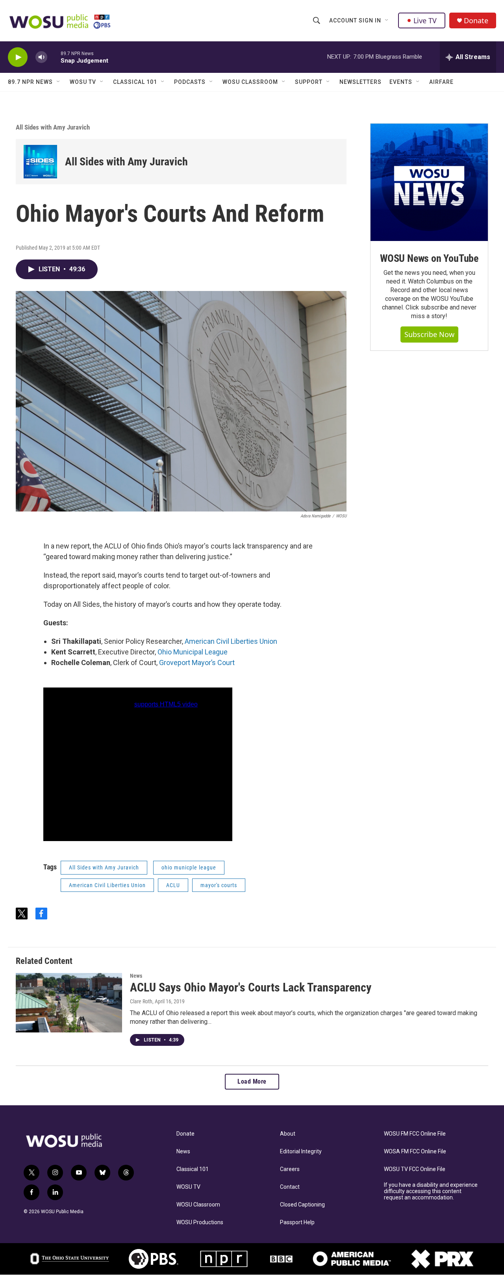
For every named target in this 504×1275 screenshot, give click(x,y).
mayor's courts (218, 885)
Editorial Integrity (301, 1152)
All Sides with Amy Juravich (53, 127)
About (287, 1134)
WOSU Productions (199, 1222)
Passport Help (297, 1222)
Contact (290, 1187)
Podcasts (190, 82)
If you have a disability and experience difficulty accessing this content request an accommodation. (431, 1191)
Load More (252, 1081)
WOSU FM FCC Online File (415, 1134)
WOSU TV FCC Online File (414, 1169)
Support (308, 82)
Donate (476, 21)
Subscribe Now (429, 334)
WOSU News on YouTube (429, 258)
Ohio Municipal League (193, 652)
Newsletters (360, 82)
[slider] (54, 57)
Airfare (441, 82)
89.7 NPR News (30, 82)
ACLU (173, 885)
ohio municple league (188, 867)
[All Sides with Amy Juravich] (40, 161)
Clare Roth (141, 1001)
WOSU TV (83, 82)
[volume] (41, 57)
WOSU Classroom (250, 82)
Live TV (425, 20)
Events (400, 82)
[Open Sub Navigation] (387, 20)
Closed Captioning (302, 1205)
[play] (17, 57)
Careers (290, 1169)
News (136, 976)
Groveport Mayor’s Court (197, 662)
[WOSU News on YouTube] (429, 182)
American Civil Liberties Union (231, 641)
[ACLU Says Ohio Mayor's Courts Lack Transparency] (69, 1002)
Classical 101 (135, 82)
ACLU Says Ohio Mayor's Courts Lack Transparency (250, 987)
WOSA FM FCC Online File (415, 1152)
